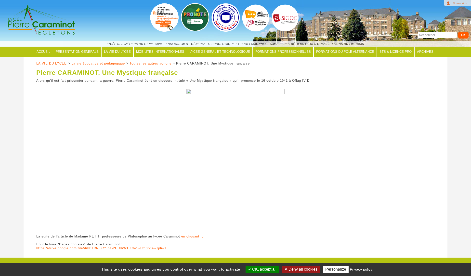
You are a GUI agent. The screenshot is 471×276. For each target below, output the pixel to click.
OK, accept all (263, 269)
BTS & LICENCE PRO (395, 51)
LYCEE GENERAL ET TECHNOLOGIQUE (220, 51)
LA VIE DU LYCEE (117, 51)
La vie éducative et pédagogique (98, 63)
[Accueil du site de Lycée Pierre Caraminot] (41, 20)
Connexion (460, 3)
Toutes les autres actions (150, 63)
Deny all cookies (302, 269)
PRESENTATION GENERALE (77, 51)
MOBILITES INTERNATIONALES (160, 51)
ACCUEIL (43, 51)
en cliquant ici (193, 236)
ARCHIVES (425, 51)
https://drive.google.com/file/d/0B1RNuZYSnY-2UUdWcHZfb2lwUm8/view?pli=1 (101, 248)
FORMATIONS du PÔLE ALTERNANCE (345, 51)
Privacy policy (361, 269)
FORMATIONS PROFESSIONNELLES (283, 51)
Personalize (335, 269)
